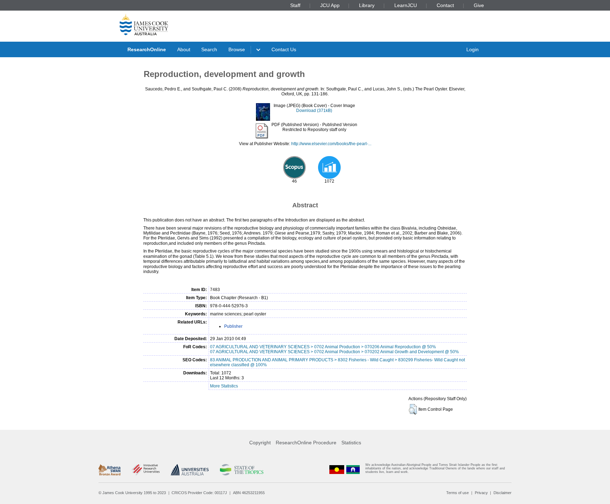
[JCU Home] (144, 24)
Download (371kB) (314, 110)
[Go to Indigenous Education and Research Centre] (336, 470)
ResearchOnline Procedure (306, 442)
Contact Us (283, 49)
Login (472, 49)
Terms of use (457, 493)
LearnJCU (405, 5)
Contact (445, 5)
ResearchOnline (146, 49)
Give (479, 5)
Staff (295, 5)
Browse (236, 49)
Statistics (351, 442)
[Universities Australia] (190, 469)
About (183, 49)
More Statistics (224, 386)
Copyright (260, 442)
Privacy (481, 493)
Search (209, 49)
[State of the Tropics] (241, 469)
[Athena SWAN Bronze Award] (109, 469)
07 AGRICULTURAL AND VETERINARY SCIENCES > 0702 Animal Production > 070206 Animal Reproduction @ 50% (323, 346)
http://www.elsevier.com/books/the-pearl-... (331, 143)
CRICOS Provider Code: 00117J (199, 493)
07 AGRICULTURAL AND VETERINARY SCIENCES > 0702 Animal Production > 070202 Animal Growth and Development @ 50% (334, 351)
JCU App (330, 5)
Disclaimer (503, 493)
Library (367, 5)
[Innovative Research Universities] (146, 469)
